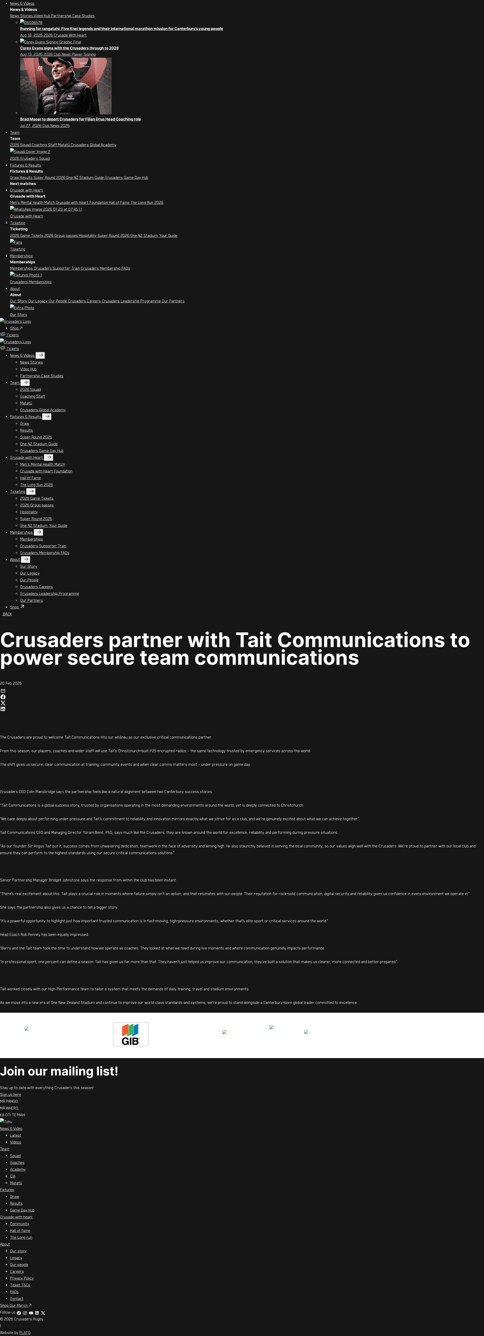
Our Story (19, 301)
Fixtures (7, 1189)
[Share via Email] (3, 690)
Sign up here (10, 1094)
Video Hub (42, 15)
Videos (15, 1142)
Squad (15, 1155)
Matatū (64, 144)
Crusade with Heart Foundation (82, 202)
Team (14, 132)
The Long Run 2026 (147, 202)
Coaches (17, 1162)
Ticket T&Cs (20, 1285)
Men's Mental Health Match (33, 202)
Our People (58, 301)
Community (19, 1223)
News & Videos (22, 3)
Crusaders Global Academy (93, 144)
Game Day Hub (22, 1210)
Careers (17, 1271)
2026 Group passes (61, 235)
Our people (19, 1264)
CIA (12, 1176)
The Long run (21, 1237)
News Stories (22, 15)
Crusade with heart (16, 1217)
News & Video (11, 1128)
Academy (18, 1169)
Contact (16, 1298)
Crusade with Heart (26, 190)
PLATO (25, 1332)
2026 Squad (21, 144)
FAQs (14, 1291)
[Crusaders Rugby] (15, 321)
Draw (15, 177)
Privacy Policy (22, 1278)
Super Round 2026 (50, 177)
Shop (15, 328)
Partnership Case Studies (73, 15)
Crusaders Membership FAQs (105, 268)
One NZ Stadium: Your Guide (153, 235)
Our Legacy (38, 301)
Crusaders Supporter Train (57, 268)
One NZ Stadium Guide (85, 177)
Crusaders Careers (85, 301)
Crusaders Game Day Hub (126, 177)
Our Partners (173, 301)
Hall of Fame (120, 202)
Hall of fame (20, 1230)
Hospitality (88, 235)
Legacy (16, 1257)
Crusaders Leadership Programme (132, 301)
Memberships (21, 255)
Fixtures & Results (25, 165)
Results (27, 177)
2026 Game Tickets (27, 235)
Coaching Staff (45, 144)
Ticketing (17, 222)
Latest (15, 1135)
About (15, 288)
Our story (18, 1251)
